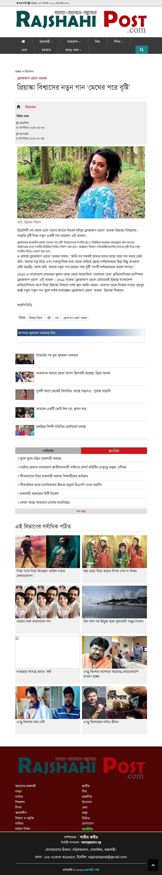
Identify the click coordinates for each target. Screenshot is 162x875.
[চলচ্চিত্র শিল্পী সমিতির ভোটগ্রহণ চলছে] (81, 434)
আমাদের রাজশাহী (25, 785)
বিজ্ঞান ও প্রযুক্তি (24, 818)
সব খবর (81, 511)
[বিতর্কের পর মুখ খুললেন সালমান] (81, 363)
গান (57, 318)
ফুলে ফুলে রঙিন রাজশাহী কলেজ (40, 458)
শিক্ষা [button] (117, 41)
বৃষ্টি (49, 318)
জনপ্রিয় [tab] (114, 450)
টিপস (18, 807)
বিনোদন (29, 71)
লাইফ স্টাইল (22, 828)
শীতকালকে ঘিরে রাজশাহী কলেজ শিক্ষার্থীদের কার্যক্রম (53, 475)
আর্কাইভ (87, 828)
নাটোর (19, 796)
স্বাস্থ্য (85, 812)
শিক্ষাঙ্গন (20, 802)
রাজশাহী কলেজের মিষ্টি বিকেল (39, 493)
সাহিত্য (19, 823)
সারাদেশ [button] (73, 41)
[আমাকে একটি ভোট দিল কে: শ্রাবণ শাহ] (81, 416)
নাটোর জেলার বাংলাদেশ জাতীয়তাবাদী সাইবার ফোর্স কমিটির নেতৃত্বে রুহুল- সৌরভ (72, 466)
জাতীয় (85, 785)
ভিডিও (86, 818)
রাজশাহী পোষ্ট (91, 869)
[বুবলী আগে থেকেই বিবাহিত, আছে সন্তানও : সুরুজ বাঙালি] (81, 399)
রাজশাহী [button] (45, 41)
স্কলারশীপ (20, 812)
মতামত (46, 49)
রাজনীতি (87, 796)
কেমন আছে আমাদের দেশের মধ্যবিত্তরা (44, 502)
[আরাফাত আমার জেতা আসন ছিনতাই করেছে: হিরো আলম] (81, 381)
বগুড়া (18, 791)
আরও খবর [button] (72, 49)
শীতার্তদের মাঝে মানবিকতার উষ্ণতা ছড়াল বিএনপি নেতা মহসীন (60, 484)
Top (153, 865)
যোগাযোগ (88, 823)
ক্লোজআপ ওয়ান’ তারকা (75, 318)
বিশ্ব (97, 41)
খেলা (24, 49)
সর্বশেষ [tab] (48, 450)
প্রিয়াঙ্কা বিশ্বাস (36, 318)
